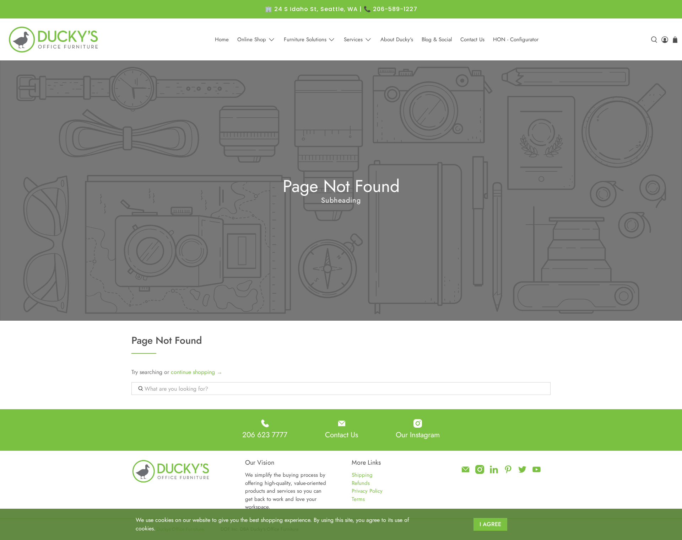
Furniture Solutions (305, 39)
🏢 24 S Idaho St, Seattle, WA (311, 9)
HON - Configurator (515, 39)
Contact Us (472, 39)
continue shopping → (196, 372)
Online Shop (251, 39)
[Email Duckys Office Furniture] (465, 472)
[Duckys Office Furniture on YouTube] (536, 472)
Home (222, 39)
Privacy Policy (367, 491)
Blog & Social (437, 39)
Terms (358, 499)
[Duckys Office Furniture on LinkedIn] (493, 472)
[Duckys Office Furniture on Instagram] (479, 472)
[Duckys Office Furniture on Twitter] (522, 472)
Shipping (362, 475)
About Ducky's (396, 39)
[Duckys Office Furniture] (54, 39)
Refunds (361, 483)
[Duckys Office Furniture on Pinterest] (508, 472)
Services (353, 39)
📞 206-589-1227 (390, 9)
